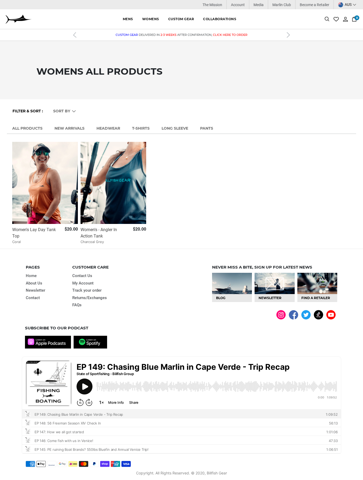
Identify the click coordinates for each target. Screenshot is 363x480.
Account (238, 5)
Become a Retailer (314, 5)
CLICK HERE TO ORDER (230, 35)
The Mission (212, 5)
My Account (83, 283)
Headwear (108, 128)
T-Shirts (141, 128)
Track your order (87, 290)
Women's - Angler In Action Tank (99, 233)
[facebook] (293, 315)
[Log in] (345, 19)
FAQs (77, 305)
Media (259, 5)
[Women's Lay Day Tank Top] (45, 183)
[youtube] (331, 314)
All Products (27, 128)
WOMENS (150, 19)
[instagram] (281, 314)
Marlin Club (281, 5)
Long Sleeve (175, 128)
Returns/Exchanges (89, 297)
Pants (206, 128)
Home (31, 275)
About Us (34, 283)
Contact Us (82, 275)
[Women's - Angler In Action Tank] (113, 183)
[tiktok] (318, 314)
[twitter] (306, 314)
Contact (33, 297)
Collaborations (219, 19)
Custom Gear (181, 19)
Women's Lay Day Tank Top (34, 233)
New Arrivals (69, 128)
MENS (128, 19)
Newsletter (35, 290)
